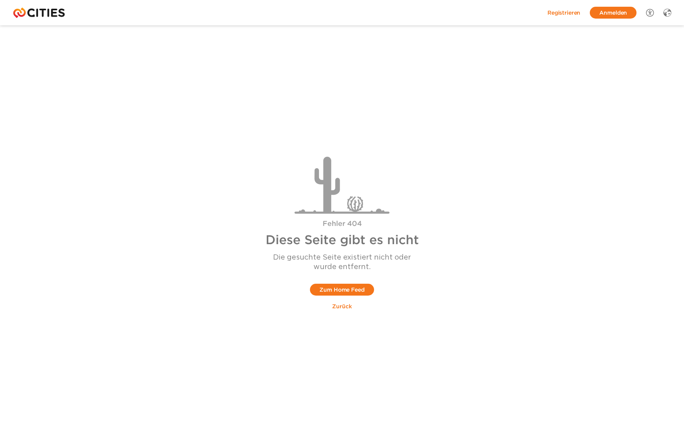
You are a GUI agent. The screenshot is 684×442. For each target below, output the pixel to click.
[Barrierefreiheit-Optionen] (650, 13)
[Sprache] (667, 13)
